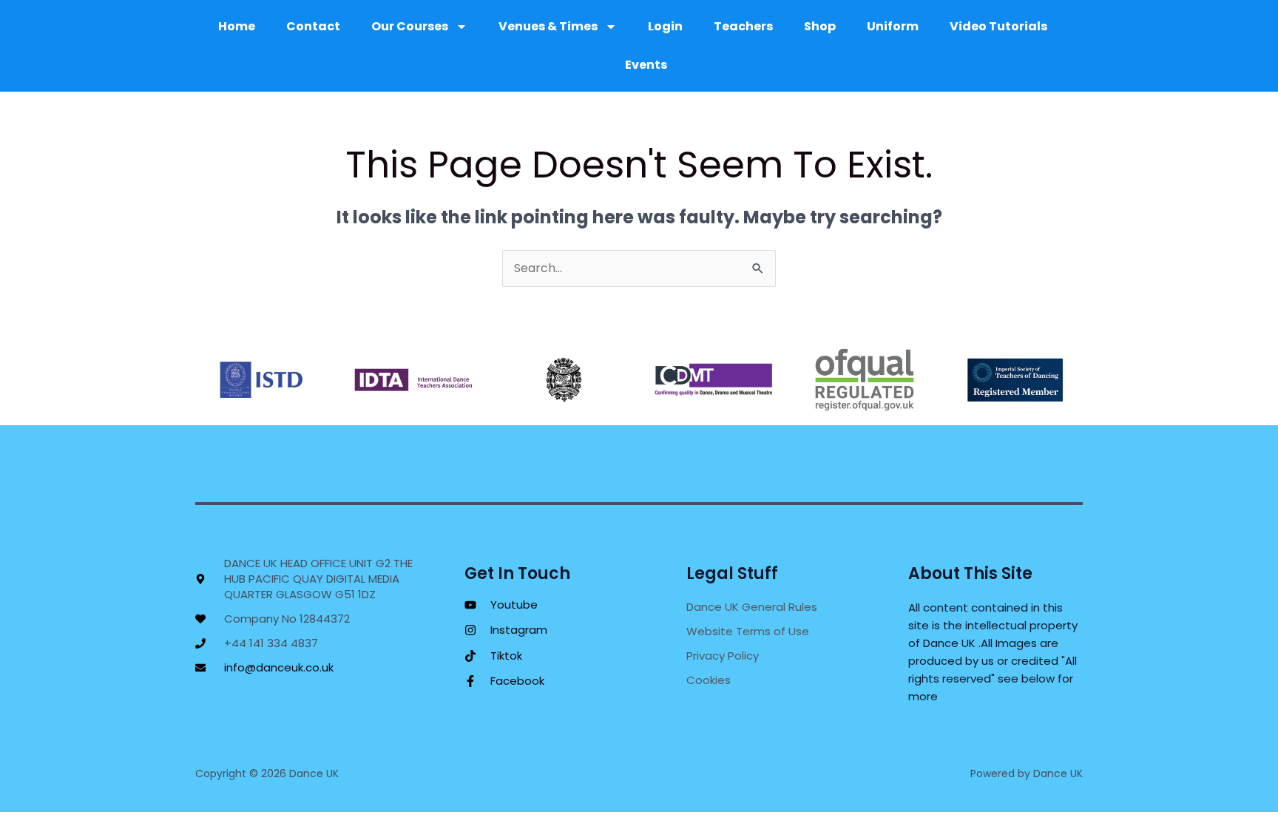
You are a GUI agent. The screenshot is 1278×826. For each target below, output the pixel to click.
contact (313, 26)
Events (646, 64)
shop (820, 26)
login (665, 26)
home (236, 26)
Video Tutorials (998, 26)
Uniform (893, 26)
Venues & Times (548, 26)
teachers (743, 26)
